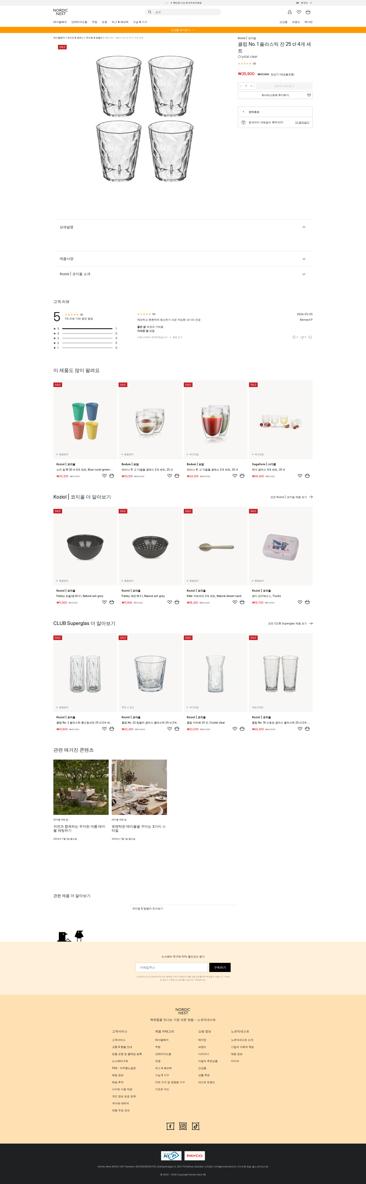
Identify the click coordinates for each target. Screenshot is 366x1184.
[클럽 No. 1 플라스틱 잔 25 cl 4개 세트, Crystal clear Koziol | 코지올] (145, 119)
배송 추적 (118, 1082)
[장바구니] (308, 12)
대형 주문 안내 (121, 1110)
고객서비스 (118, 1039)
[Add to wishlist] (104, 475)
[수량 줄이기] (240, 86)
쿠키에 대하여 (120, 1103)
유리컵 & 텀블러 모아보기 (147, 908)
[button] (247, 63)
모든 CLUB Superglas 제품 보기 (287, 623)
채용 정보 (236, 1053)
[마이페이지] (289, 12)
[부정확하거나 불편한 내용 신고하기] (310, 337)
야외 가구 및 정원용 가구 (170, 1082)
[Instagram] (183, 1125)
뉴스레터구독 (120, 1061)
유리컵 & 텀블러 (94, 37)
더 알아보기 (302, 122)
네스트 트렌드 (206, 1082)
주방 (94, 21)
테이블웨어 (60, 21)
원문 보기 (177, 337)
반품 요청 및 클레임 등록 (127, 1053)
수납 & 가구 (140, 21)
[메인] (60, 12)
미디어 (235, 1061)
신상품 (283, 21)
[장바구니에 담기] (111, 475)
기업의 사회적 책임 (242, 1046)
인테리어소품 (79, 21)
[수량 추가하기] (251, 86)
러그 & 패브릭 (120, 21)
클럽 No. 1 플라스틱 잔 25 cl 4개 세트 (124, 37)
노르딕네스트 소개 (242, 1039)
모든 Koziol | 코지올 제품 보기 (288, 497)
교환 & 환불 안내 (122, 1046)
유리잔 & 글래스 (75, 37)
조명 (104, 21)
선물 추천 (204, 1075)
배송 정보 (118, 1075)
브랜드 (296, 21)
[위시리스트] (298, 12)
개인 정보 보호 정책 (124, 1096)
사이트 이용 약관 (122, 1089)
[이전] (66, 119)
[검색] (150, 12)
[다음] (223, 119)
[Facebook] (170, 1125)
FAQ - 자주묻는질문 (124, 1068)
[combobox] (304, 3)
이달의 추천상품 (208, 1061)
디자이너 (203, 1053)
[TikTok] (195, 1125)
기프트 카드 (162, 1089)
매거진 (309, 21)
